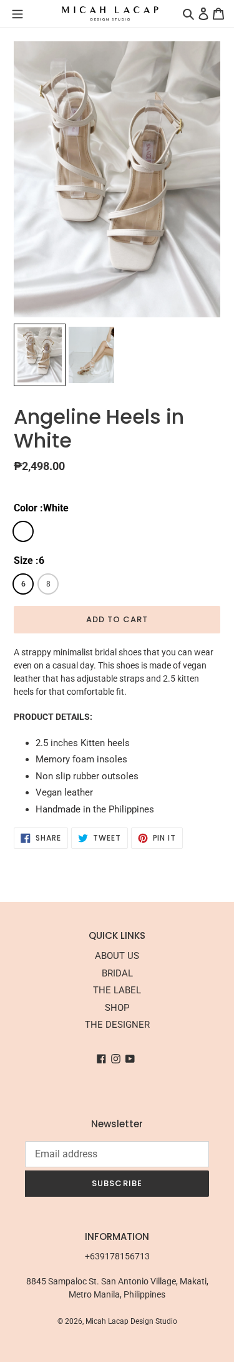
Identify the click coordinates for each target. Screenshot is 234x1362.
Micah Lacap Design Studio (131, 1321)
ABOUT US (117, 955)
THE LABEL (117, 990)
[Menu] (17, 13)
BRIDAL (117, 973)
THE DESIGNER (117, 1024)
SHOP (117, 1007)
